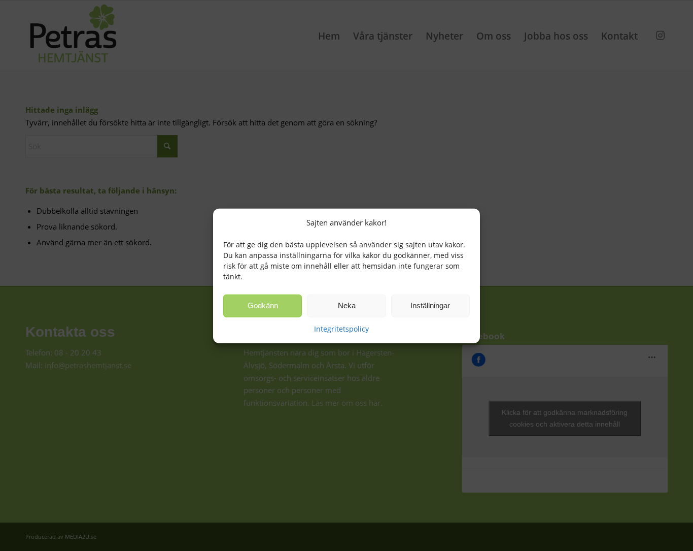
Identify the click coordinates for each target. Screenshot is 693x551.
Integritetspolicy (341, 328)
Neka (347, 305)
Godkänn (263, 305)
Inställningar (430, 305)
